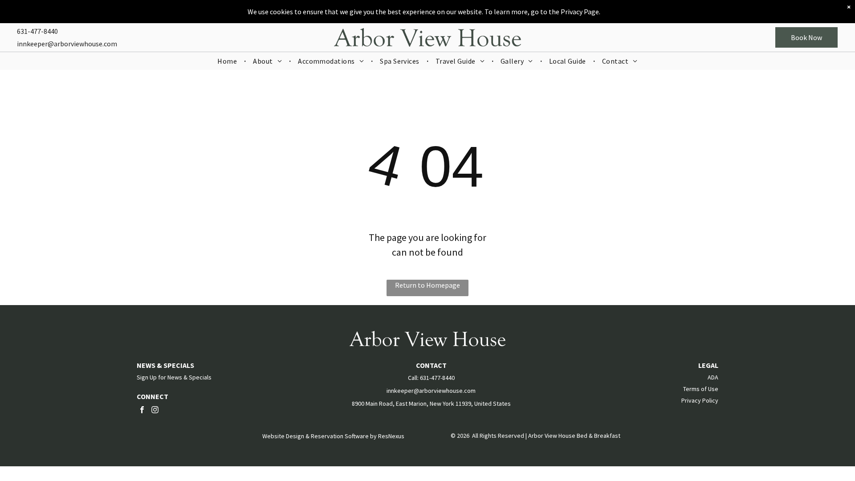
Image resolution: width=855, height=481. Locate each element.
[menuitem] (228, 61)
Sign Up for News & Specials (174, 377)
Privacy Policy (699, 400)
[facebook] (142, 410)
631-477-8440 (37, 31)
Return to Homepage (427, 285)
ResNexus (391, 436)
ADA (713, 377)
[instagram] (155, 410)
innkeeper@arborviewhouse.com (67, 43)
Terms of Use (700, 389)
